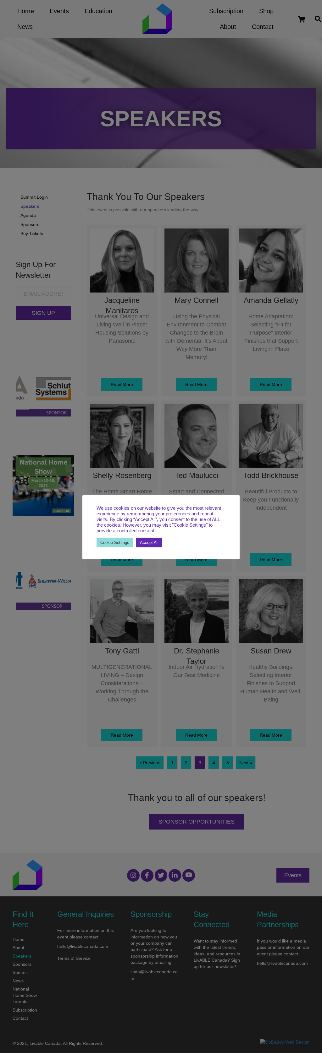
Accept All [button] (149, 542)
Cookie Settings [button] (114, 542)
